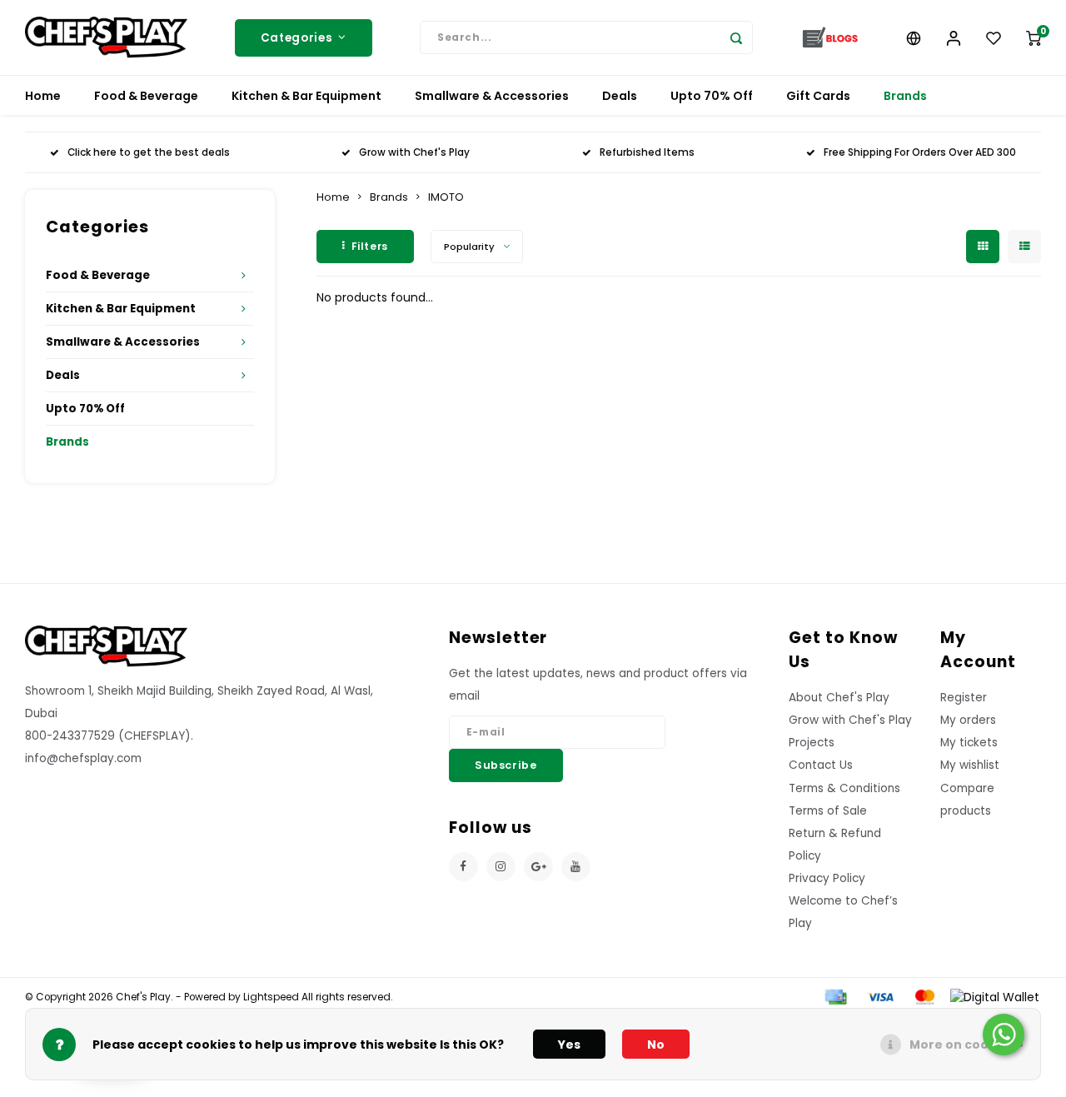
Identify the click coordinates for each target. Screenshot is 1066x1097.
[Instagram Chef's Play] (501, 866)
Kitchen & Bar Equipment (306, 95)
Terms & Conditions (844, 788)
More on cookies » (966, 1044)
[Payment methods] (834, 996)
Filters (369, 246)
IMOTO (446, 197)
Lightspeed (271, 997)
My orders (968, 720)
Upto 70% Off (711, 95)
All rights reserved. (346, 997)
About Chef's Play (839, 698)
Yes (569, 1044)
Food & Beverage (146, 95)
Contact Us (821, 765)
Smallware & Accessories (492, 95)
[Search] (736, 37)
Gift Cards (818, 95)
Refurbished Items (647, 152)
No (656, 1044)
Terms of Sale (828, 811)
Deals (619, 95)
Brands (905, 95)
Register (963, 698)
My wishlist (969, 765)
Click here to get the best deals (148, 152)
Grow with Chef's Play (414, 152)
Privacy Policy (827, 878)
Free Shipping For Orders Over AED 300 (920, 152)
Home (43, 95)
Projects (811, 742)
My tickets (969, 742)
